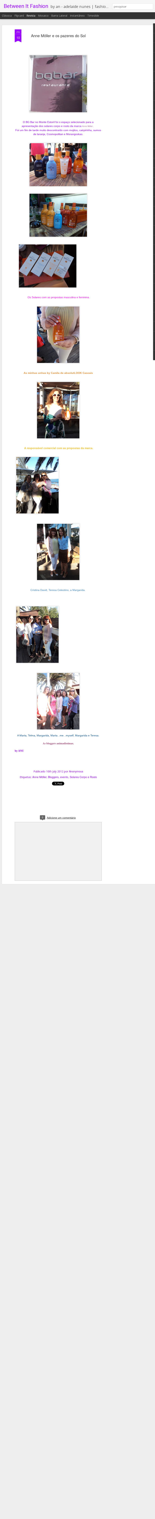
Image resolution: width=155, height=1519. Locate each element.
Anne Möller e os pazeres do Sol (58, 35)
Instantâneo (77, 15)
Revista (30, 15)
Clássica (7, 15)
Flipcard (19, 15)
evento (64, 777)
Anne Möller (87, 126)
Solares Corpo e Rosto (83, 777)
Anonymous (76, 771)
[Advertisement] (122, 88)
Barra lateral (59, 15)
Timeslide (93, 15)
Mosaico (43, 15)
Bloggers (53, 777)
